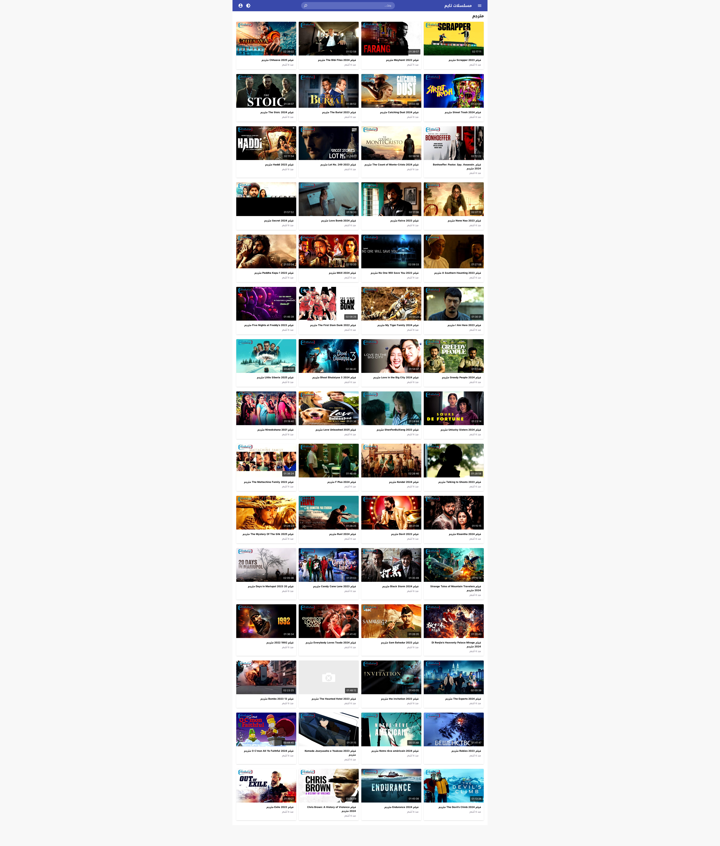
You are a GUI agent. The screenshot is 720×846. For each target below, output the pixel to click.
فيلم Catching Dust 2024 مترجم (399, 112)
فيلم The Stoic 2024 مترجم (276, 112)
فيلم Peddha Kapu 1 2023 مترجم (273, 273)
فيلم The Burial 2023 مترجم (339, 112)
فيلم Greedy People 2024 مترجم (461, 377)
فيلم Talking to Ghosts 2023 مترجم (459, 482)
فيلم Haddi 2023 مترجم (279, 164)
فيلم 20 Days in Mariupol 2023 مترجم (270, 586)
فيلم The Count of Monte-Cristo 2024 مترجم (391, 164)
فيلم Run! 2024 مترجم (342, 534)
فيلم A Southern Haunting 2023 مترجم (457, 273)
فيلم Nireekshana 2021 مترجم (275, 429)
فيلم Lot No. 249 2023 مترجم (338, 164)
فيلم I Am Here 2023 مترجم (464, 325)
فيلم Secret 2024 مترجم (278, 220)
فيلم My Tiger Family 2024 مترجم (397, 325)
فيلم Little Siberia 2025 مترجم (275, 377)
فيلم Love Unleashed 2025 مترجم (336, 429)
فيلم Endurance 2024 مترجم (401, 807)
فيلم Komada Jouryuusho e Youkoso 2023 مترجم (330, 753)
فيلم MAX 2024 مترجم (342, 273)
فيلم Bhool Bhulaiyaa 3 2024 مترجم (334, 377)
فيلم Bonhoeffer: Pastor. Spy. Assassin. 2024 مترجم (457, 166)
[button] (305, 5)
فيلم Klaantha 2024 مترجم (465, 534)
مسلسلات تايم (458, 5)
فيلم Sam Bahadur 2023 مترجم (399, 642)
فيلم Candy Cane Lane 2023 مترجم (334, 586)
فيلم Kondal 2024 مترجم (403, 482)
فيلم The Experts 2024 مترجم (463, 698)
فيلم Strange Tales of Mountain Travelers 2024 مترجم (455, 588)
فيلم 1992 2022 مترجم (279, 642)
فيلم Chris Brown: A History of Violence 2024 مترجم (331, 809)
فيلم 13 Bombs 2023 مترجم (276, 698)
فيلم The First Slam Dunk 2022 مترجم (333, 325)
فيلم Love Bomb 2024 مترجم (338, 220)
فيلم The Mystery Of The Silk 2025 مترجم (268, 534)
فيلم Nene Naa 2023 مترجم (464, 220)
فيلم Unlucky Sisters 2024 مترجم (461, 429)
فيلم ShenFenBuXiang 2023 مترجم (397, 429)
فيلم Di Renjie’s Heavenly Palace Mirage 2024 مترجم (456, 644)
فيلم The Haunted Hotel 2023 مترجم (334, 698)
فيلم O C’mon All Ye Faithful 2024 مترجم (268, 751)
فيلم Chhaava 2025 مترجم (277, 60)
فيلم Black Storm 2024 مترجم (400, 586)
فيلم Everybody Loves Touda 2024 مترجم (331, 642)
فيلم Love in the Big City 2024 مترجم (395, 377)
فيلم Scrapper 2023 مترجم (465, 60)
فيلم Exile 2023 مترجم (279, 807)
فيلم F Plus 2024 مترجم (341, 482)
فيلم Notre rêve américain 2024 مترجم (394, 751)
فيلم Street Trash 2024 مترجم (463, 112)
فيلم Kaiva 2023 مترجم (404, 220)
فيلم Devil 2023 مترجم (404, 534)
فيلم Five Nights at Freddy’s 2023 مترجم (268, 325)
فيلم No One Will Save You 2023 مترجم (394, 273)
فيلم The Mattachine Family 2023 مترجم (268, 482)
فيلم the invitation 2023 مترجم (399, 698)
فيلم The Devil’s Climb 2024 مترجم (460, 807)
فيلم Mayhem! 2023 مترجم (402, 60)
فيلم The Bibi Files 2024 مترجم (337, 60)
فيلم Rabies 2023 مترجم (466, 751)
